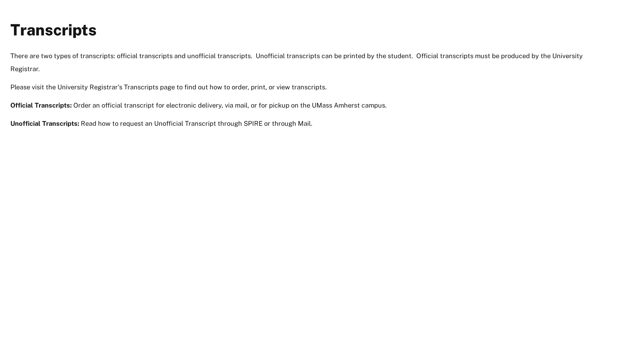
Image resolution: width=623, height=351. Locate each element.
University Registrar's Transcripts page (116, 87)
